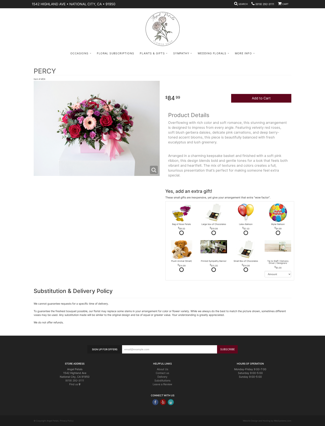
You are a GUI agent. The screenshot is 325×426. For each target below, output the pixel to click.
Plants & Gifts (152, 53)
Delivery (162, 376)
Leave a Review (162, 384)
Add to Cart (261, 98)
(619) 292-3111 (264, 4)
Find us (74, 384)
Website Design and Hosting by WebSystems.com (267, 420)
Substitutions (162, 380)
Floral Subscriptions (115, 53)
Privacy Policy (67, 420)
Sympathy (181, 53)
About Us (162, 369)
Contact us (162, 373)
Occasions (79, 53)
